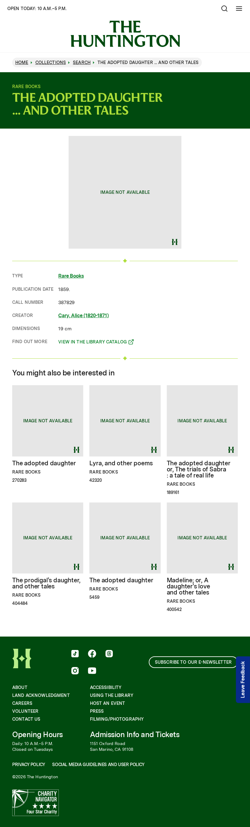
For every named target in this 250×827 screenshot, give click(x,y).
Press (97, 711)
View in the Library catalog (92, 342)
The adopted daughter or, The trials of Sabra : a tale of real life (198, 469)
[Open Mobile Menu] (239, 8)
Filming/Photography (117, 719)
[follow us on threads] (109, 654)
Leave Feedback (243, 679)
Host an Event (107, 703)
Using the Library (111, 695)
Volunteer (25, 711)
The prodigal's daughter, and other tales (46, 583)
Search (82, 62)
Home (21, 62)
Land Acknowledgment (41, 695)
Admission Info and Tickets (135, 734)
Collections (50, 62)
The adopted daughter (44, 463)
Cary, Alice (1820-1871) (83, 315)
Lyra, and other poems (121, 463)
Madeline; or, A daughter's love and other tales (188, 586)
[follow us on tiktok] (75, 654)
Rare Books (71, 276)
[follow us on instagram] (75, 671)
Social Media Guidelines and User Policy (98, 764)
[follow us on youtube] (92, 671)
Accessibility (106, 687)
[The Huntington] (125, 34)
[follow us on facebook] (92, 654)
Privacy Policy (28, 764)
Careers (22, 703)
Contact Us (26, 719)
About (19, 687)
